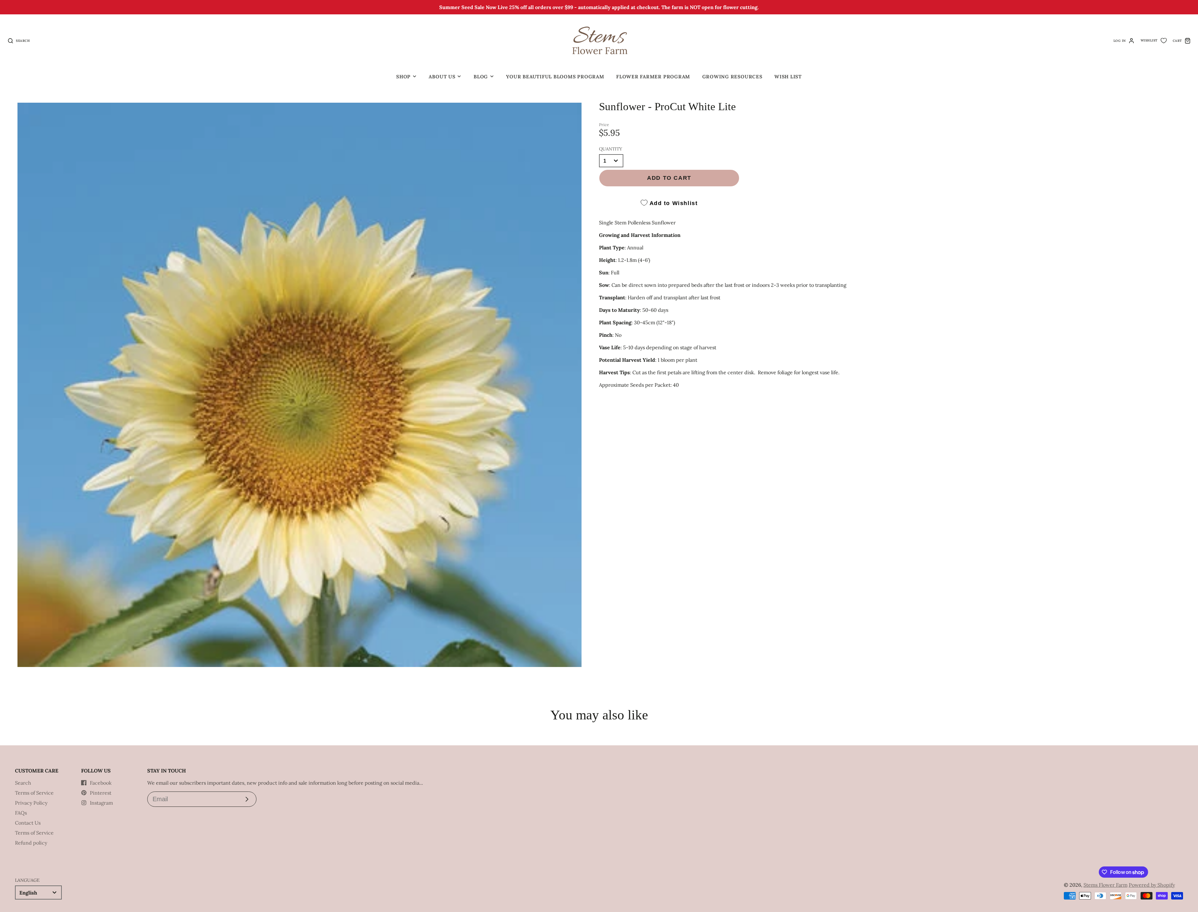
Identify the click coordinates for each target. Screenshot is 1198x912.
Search (23, 783)
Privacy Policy (31, 803)
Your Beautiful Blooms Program (555, 77)
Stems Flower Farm (1105, 885)
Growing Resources (732, 77)
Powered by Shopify (1152, 885)
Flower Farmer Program (653, 77)
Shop (403, 77)
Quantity (610, 149)
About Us (442, 77)
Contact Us (28, 823)
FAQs (21, 813)
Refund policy (31, 843)
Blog (481, 77)
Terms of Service (34, 793)
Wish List (788, 77)
